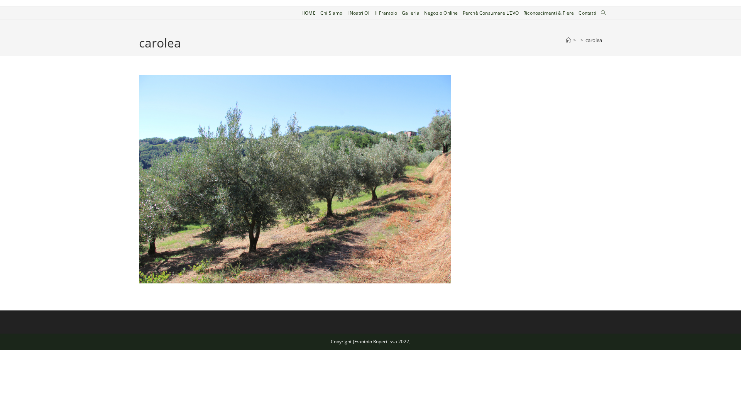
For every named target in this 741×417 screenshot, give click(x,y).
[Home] (568, 40)
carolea (593, 40)
